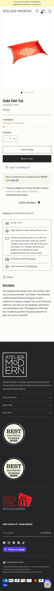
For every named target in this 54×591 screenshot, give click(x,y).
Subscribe (45, 533)
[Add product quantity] (14, 139)
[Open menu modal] (50, 11)
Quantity (7, 132)
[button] (27, 202)
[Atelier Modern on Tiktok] (24, 543)
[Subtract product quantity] (5, 139)
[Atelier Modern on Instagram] (9, 543)
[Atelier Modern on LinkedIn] (14, 543)
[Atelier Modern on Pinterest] (19, 543)
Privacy (33, 572)
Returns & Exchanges (11, 572)
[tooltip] (39, 202)
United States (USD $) (15, 562)
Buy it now (27, 158)
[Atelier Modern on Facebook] (4, 543)
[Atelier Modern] (17, 11)
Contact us (32, 266)
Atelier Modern (24, 567)
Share (10, 277)
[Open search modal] (37, 11)
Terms (39, 572)
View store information (17, 194)
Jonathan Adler (11, 104)
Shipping (7, 213)
